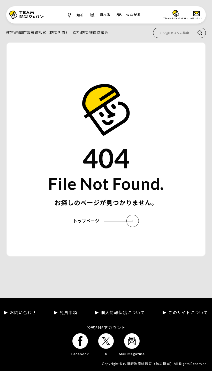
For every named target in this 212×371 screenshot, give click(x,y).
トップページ (86, 220)
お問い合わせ (23, 312)
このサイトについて (188, 312)
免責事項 (68, 312)
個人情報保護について (123, 312)
